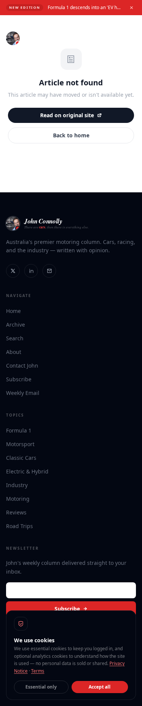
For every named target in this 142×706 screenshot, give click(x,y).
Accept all (100, 687)
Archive (15, 324)
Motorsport (20, 444)
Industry (17, 485)
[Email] (49, 271)
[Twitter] (13, 271)
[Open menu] (129, 38)
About (13, 351)
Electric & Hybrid (27, 471)
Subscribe (18, 379)
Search (14, 338)
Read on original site (67, 115)
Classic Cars (21, 457)
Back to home (71, 135)
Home (13, 310)
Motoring (18, 498)
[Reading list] (112, 38)
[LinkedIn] (31, 271)
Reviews (16, 512)
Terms (37, 671)
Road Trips (19, 526)
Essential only (41, 687)
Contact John (22, 365)
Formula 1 (18, 430)
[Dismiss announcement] (131, 7)
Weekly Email (22, 392)
